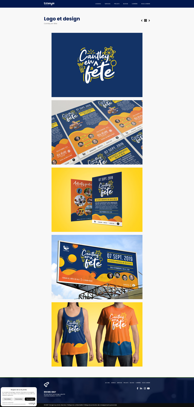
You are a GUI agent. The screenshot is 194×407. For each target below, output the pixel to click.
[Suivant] (148, 20)
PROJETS (116, 4)
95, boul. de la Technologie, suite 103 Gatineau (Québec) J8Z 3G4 (54, 395)
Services (119, 382)
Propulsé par (32, 402)
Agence (113, 382)
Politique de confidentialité (75, 405)
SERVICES (107, 4)
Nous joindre (146, 382)
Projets (126, 382)
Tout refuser (7, 399)
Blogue (132, 382)
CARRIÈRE (134, 4)
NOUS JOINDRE (145, 4)
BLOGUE (125, 4)
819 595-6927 (50, 392)
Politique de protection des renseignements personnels (100, 405)
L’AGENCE (98, 4)
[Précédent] (142, 20)
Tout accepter (30, 399)
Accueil (107, 382)
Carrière (138, 382)
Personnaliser (18, 399)
